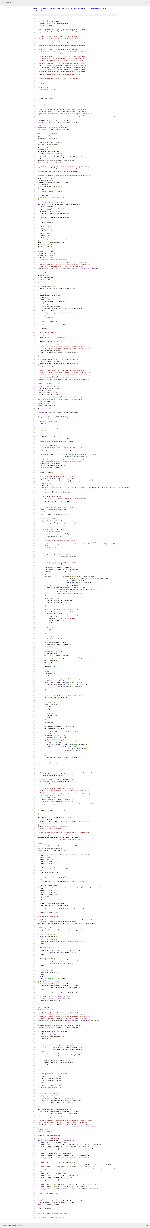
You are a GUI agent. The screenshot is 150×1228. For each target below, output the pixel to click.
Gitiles (10, 1225)
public (40, 8)
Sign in (146, 3)
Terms (20, 1225)
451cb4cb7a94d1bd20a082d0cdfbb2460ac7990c (67, 8)
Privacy (15, 1225)
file (68, 15)
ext (89, 8)
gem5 (34, 8)
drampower (96, 8)
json (146, 1225)
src (104, 8)
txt (143, 1225)
